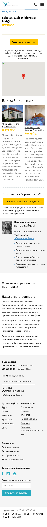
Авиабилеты (8, 423)
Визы (4, 427)
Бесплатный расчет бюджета (23, 201)
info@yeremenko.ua (24, 238)
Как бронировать (11, 455)
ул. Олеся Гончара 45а (13, 390)
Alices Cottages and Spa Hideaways (10, 125)
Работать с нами (10, 447)
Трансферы (7, 419)
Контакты (25, 423)
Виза (15, 11)
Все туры (6, 11)
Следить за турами (16, 492)
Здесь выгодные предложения (16, 480)
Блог (23, 434)
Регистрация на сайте (13, 459)
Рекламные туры (10, 451)
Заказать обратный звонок (18, 381)
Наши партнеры (29, 418)
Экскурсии (7, 415)
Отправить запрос (24, 42)
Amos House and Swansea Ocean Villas (34, 128)
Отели (5, 411)
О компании (27, 407)
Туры (4, 407)
